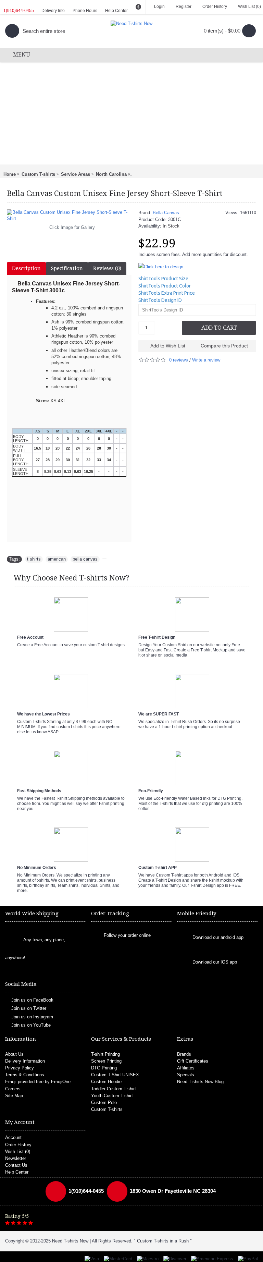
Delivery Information (25, 1061)
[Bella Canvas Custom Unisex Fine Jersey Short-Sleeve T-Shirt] (69, 215)
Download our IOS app (214, 962)
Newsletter (15, 1158)
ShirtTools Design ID (160, 300)
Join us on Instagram (32, 1016)
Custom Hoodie (106, 1081)
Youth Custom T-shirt (112, 1095)
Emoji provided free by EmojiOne (38, 1081)
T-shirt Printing (105, 1054)
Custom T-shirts (107, 1109)
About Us (14, 1054)
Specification (67, 268)
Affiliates (186, 1067)
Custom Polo (104, 1102)
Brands (184, 1054)
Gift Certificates (192, 1061)
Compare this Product (224, 345)
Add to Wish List (167, 345)
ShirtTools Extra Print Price (166, 293)
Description (26, 268)
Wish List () (17, 1151)
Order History (18, 1144)
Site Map (14, 1095)
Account (13, 1137)
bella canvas (85, 559)
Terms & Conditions (24, 1074)
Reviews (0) (107, 268)
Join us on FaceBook (32, 1000)
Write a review (206, 360)
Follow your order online (127, 935)
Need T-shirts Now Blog (200, 1081)
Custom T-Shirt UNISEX (115, 1074)
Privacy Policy (19, 1067)
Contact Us (16, 1165)
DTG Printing (104, 1067)
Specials (185, 1074)
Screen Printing (106, 1061)
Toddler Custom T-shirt (113, 1088)
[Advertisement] (131, 113)
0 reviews (178, 360)
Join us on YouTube (31, 1025)
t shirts (34, 559)
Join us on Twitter (28, 1008)
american (57, 559)
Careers (13, 1088)
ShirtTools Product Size (163, 278)
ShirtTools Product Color (164, 286)
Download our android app (217, 937)
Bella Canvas (166, 212)
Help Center (16, 1172)
